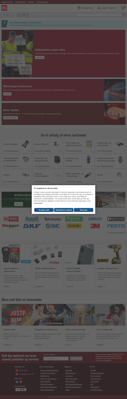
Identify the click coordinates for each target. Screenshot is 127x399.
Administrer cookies (64, 210)
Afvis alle (83, 210)
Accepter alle (44, 210)
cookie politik (38, 203)
